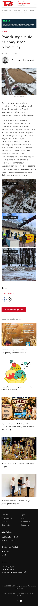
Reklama (30, 593)
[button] (35, 3)
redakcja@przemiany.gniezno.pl (14, 572)
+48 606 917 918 (8, 566)
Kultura (4, 522)
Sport (23, 518)
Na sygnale (6, 525)
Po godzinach (25, 522)
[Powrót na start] (16, 3)
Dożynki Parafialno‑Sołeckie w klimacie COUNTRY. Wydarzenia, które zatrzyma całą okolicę (18, 427)
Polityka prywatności (8, 593)
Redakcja (21, 593)
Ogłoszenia (25, 525)
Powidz (4, 293)
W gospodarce (7, 518)
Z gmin (15, 53)
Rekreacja (11, 293)
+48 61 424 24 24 (8, 569)
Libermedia (19, 588)
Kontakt (19, 595)
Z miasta (5, 515)
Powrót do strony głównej (13, 310)
